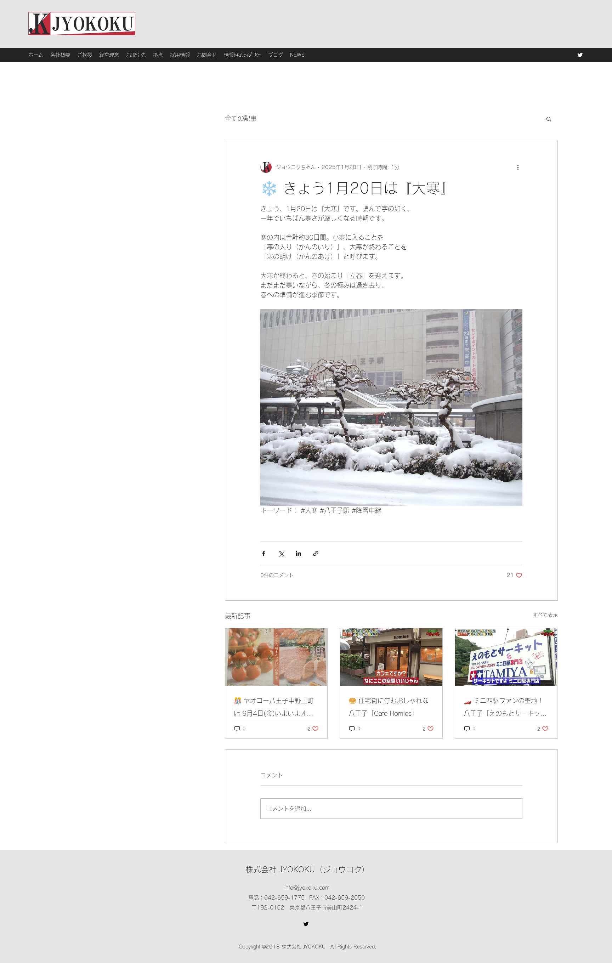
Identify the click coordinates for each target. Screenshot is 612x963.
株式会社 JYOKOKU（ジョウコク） (307, 869)
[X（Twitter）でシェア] (281, 553)
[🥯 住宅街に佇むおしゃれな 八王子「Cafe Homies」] (391, 657)
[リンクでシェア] (315, 553)
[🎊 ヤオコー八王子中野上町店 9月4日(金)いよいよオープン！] (276, 657)
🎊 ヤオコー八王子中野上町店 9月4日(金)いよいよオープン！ (274, 708)
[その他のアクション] (518, 167)
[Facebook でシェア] (263, 553)
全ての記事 (241, 118)
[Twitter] (580, 54)
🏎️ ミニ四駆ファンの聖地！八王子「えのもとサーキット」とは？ (504, 708)
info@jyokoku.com (306, 887)
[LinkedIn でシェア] (298, 553)
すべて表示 (545, 614)
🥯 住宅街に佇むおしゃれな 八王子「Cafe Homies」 (388, 706)
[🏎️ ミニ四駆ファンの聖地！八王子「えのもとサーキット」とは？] (506, 657)
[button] (548, 118)
